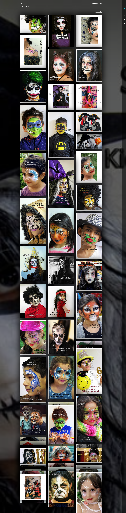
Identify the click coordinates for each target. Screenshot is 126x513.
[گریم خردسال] (89, 31)
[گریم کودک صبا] (21, 3)
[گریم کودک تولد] (89, 492)
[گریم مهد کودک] (61, 487)
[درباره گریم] (124, 12)
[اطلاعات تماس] (124, 23)
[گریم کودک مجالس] (33, 51)
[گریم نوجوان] (61, 31)
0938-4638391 (24, 6)
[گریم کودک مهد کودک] (33, 24)
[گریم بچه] (33, 487)
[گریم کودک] (61, 97)
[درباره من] (124, 19)
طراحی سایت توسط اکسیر (82, 509)
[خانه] (124, 8)
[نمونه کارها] (124, 16)
